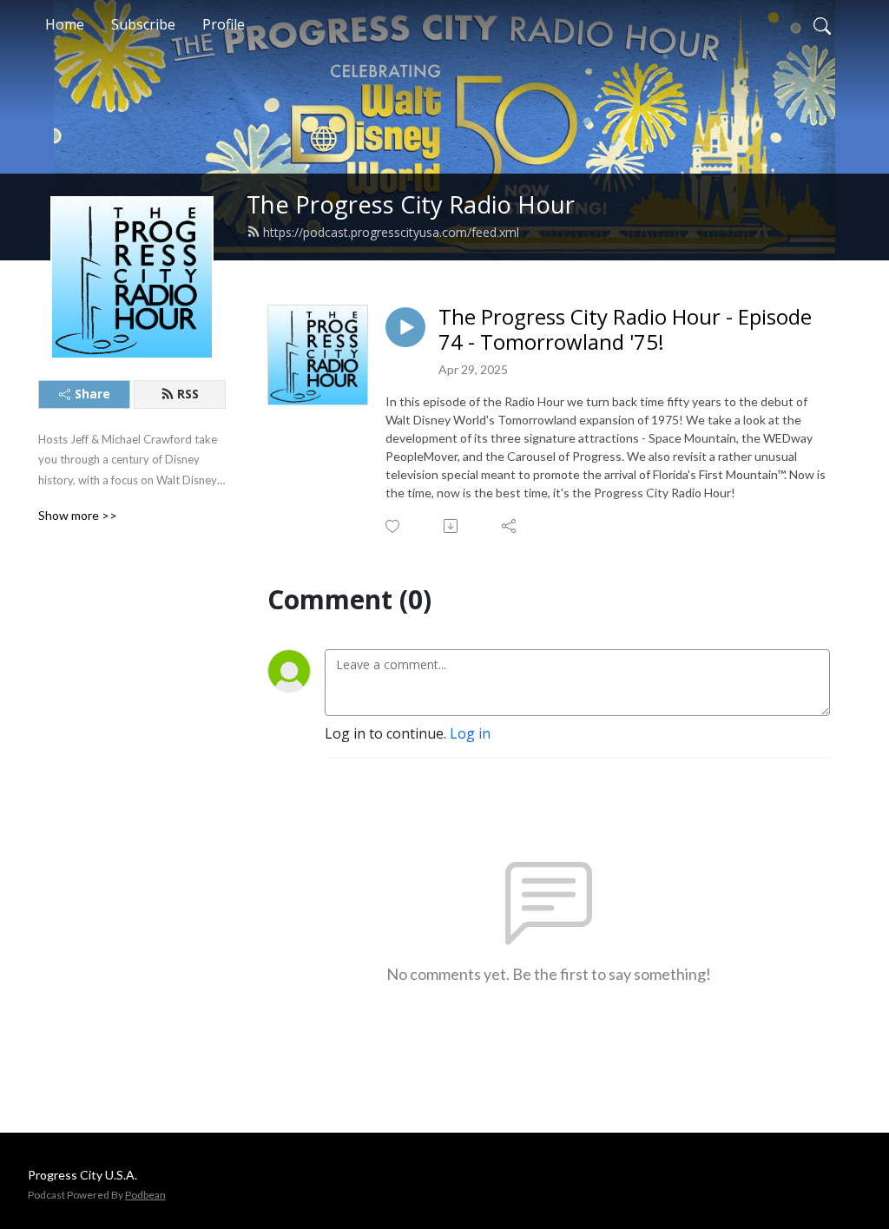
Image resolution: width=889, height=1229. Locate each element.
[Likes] (394, 526)
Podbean (145, 1194)
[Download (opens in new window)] (452, 526)
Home (64, 24)
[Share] (510, 526)
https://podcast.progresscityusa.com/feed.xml (391, 232)
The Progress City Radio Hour (411, 204)
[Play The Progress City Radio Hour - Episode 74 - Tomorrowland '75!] (405, 327)
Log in (470, 733)
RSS (188, 393)
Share (92, 393)
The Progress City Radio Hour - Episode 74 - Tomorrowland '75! (625, 330)
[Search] (822, 24)
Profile (223, 24)
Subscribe (143, 24)
